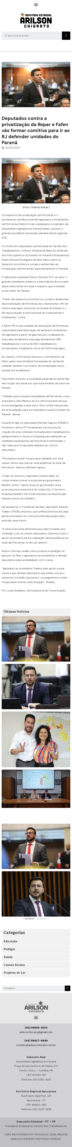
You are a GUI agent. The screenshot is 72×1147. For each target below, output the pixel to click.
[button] (36, 4)
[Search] (66, 36)
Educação (10, 941)
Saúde (8, 957)
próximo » (43, 918)
